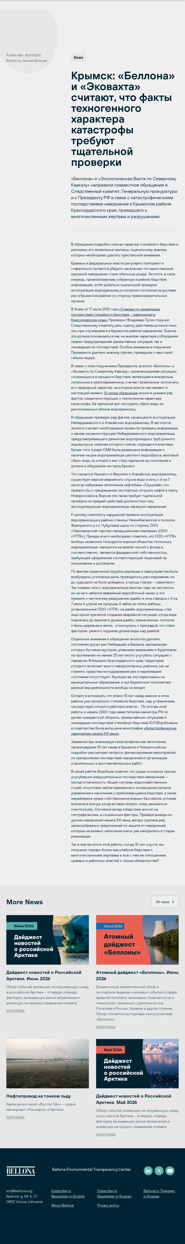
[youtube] (169, 1170)
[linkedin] (148, 1170)
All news (162, 902)
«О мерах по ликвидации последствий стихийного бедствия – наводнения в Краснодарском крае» (115, 314)
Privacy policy (108, 1205)
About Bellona (62, 1205)
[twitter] (159, 1170)
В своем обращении (121, 393)
